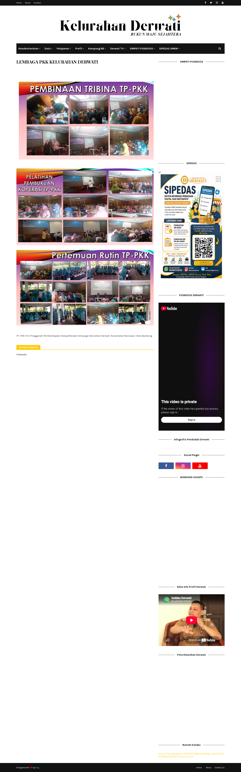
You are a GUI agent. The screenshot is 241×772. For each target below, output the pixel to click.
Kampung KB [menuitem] (96, 48)
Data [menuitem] (47, 48)
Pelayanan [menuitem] (63, 48)
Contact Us (219, 767)
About (27, 3)
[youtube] (223, 3)
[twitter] (211, 3)
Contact (37, 3)
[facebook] (205, 3)
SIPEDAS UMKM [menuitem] (168, 48)
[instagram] (217, 3)
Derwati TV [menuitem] (117, 48)
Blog (37, 767)
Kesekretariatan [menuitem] (28, 48)
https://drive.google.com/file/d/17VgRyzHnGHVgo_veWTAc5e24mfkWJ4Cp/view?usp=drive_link (191, 755)
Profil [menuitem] (78, 48)
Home (19, 3)
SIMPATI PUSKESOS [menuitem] (141, 48)
